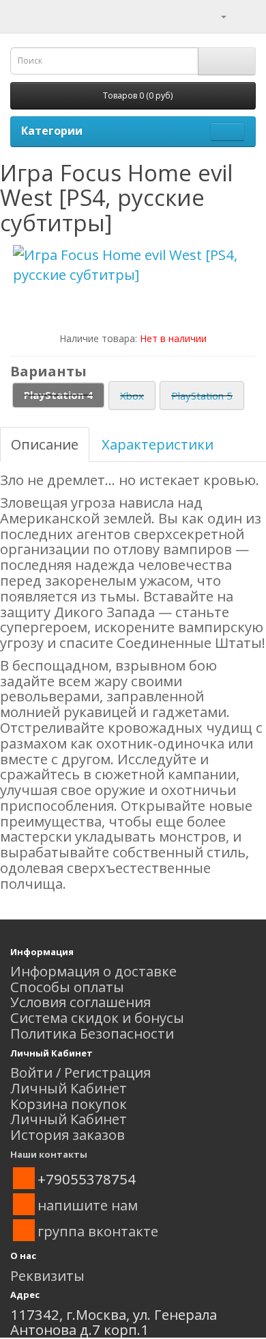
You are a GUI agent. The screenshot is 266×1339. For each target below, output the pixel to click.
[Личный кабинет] (215, 15)
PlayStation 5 (202, 395)
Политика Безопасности (92, 1033)
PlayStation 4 (58, 395)
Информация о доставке (93, 970)
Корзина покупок (68, 1103)
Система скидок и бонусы (97, 1017)
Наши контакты (48, 1154)
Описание (44, 444)
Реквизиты (47, 1275)
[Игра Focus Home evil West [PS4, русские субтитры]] (133, 264)
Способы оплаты (67, 986)
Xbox (132, 395)
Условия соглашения (80, 1001)
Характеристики (157, 444)
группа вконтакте (98, 1230)
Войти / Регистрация (80, 1072)
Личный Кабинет (68, 1087)
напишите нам (88, 1204)
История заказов (67, 1134)
